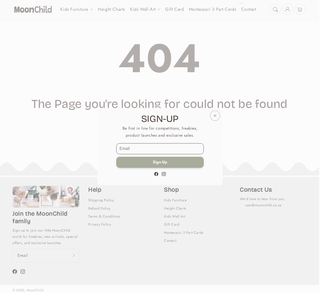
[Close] (215, 115)
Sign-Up (160, 162)
